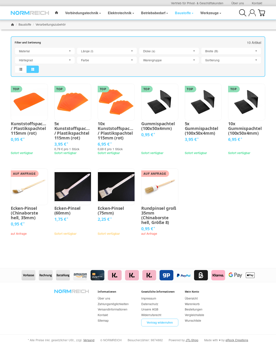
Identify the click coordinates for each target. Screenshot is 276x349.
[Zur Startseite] (30, 12)
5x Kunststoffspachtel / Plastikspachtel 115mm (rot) (72, 130)
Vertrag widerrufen (160, 322)
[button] (138, 60)
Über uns (237, 3)
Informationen (107, 291)
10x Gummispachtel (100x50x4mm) (245, 128)
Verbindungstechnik (81, 12)
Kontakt (257, 3)
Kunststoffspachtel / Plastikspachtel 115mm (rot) (29, 128)
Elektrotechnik (120, 12)
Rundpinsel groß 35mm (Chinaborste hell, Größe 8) (158, 215)
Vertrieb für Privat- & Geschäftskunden (197, 3)
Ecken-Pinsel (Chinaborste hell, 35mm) (24, 213)
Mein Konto (192, 291)
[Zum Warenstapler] (261, 13)
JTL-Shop (192, 340)
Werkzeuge (209, 12)
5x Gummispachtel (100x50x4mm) (201, 128)
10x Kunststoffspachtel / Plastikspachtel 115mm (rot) (116, 130)
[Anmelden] (252, 13)
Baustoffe (183, 12)
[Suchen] (242, 13)
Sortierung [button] (212, 60)
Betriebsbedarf (153, 12)
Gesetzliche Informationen (158, 291)
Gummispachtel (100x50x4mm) (158, 126)
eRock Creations (237, 340)
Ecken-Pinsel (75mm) (111, 210)
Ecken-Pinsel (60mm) (67, 210)
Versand (88, 340)
